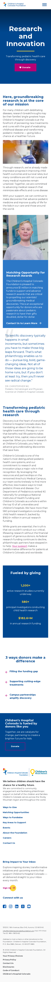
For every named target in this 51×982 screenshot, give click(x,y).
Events (6, 827)
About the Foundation (15, 833)
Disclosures (8, 967)
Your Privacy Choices (13, 956)
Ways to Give (10, 807)
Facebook (4, 906)
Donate (26, 67)
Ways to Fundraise (13, 817)
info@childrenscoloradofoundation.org (18, 931)
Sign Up (7, 888)
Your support (19, 546)
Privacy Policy (9, 960)
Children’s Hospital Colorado (16, 974)
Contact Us (9, 843)
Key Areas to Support (14, 822)
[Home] (25, 772)
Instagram (10, 906)
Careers (7, 838)
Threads (23, 906)
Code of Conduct (11, 970)
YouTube (29, 906)
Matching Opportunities (16, 812)
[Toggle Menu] (44, 4)
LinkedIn (16, 906)
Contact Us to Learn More (21, 323)
